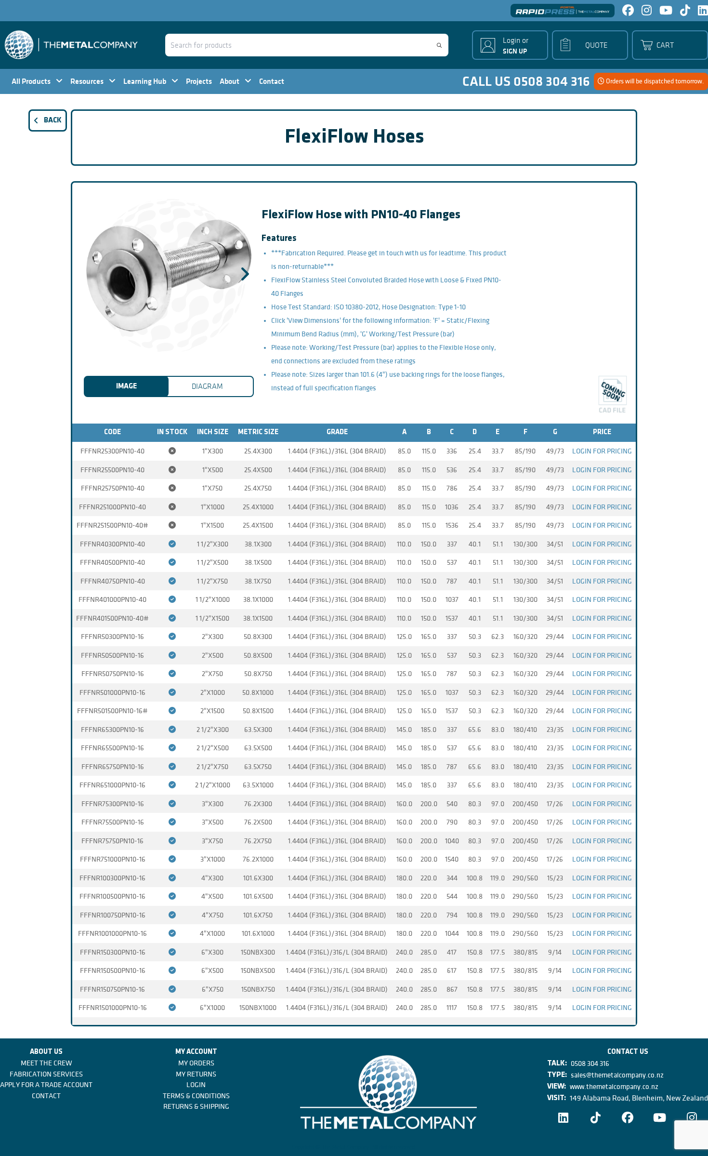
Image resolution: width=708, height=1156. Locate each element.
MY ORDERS (196, 1063)
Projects (199, 81)
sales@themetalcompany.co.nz (617, 1075)
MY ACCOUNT (196, 1052)
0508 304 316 (590, 1063)
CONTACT (46, 1096)
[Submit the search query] (439, 45)
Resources (87, 81)
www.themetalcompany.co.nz (614, 1086)
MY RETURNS (196, 1074)
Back (53, 120)
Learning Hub (145, 81)
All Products (32, 81)
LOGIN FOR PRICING (602, 451)
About (230, 81)
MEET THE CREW (46, 1063)
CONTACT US (627, 1052)
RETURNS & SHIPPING (196, 1106)
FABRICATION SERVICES (46, 1074)
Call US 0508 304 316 (526, 81)
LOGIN (196, 1085)
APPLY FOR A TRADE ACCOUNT (46, 1085)
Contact (271, 81)
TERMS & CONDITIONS (196, 1096)
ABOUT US (46, 1052)
